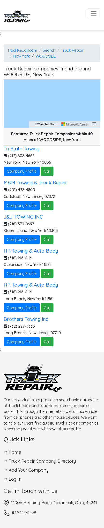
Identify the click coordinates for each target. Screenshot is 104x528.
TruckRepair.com (22, 50)
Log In (15, 479)
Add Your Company (29, 470)
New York (21, 56)
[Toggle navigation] (93, 13)
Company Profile (22, 171)
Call (47, 171)
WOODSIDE (46, 56)
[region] (52, 103)
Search (49, 50)
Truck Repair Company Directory (42, 461)
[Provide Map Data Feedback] (94, 124)
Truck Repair (72, 50)
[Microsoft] (74, 124)
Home (15, 452)
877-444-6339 (24, 512)
